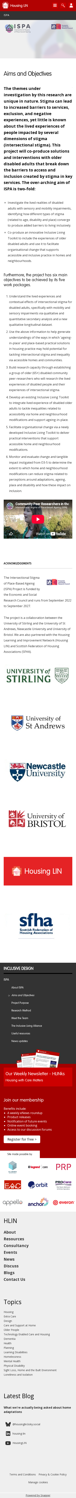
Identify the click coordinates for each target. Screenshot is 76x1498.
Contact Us (14, 1279)
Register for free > (22, 1139)
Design (8, 1321)
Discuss (11, 1266)
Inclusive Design (18, 969)
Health (7, 1343)
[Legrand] (38, 1172)
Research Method (21, 1010)
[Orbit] (38, 1190)
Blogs (9, 1272)
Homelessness (12, 1356)
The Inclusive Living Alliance (26, 1026)
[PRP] (63, 1172)
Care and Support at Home (20, 1325)
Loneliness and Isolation (18, 1374)
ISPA (6, 15)
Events (10, 1252)
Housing (8, 1312)
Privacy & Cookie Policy (53, 1474)
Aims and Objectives (22, 995)
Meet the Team (19, 1018)
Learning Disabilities (15, 1352)
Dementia (9, 1339)
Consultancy (16, 1245)
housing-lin (19, 1433)
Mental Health (12, 1361)
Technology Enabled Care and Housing (27, 1334)
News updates (19, 1041)
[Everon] (63, 1208)
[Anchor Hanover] (38, 1208)
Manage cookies (38, 1482)
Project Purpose (20, 1003)
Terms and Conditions (22, 1474)
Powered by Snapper (38, 1495)
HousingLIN (20, 1443)
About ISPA (17, 987)
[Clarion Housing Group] (12, 1172)
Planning (9, 1347)
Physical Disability (14, 1365)
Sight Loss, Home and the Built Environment (30, 1370)
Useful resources (20, 1033)
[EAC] (12, 1190)
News (9, 1259)
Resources (14, 1238)
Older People (11, 1330)
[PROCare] (63, 1190)
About (10, 1232)
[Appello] (12, 1208)
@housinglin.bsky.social (26, 1424)
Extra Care (10, 1316)
